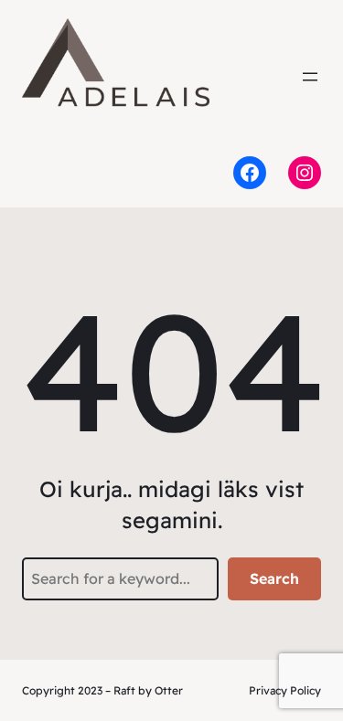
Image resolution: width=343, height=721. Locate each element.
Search (274, 578)
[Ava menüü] (310, 77)
